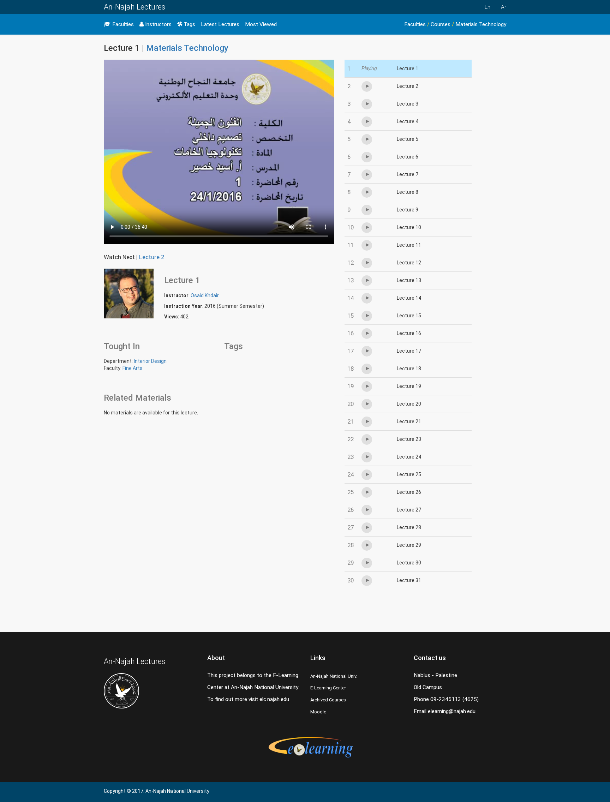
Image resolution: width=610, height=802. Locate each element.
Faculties (122, 24)
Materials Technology (480, 24)
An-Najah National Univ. (333, 676)
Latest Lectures (220, 24)
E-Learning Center (328, 687)
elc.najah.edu (274, 699)
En (487, 7)
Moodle (318, 711)
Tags (188, 24)
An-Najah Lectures (134, 6)
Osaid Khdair (205, 295)
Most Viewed (261, 24)
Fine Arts (132, 368)
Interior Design (150, 361)
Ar (503, 7)
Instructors (158, 24)
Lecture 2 (151, 257)
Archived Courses (328, 699)
